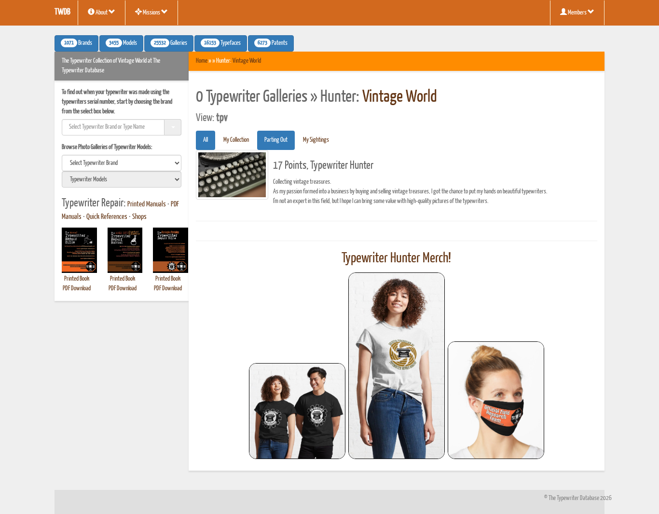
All (205, 140)
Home (201, 61)
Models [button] (123, 43)
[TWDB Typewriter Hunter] (297, 411)
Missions (151, 13)
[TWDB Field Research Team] (496, 400)
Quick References (106, 217)
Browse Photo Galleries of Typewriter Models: (107, 147)
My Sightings (316, 140)
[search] (121, 163)
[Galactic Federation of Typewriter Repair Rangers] (396, 366)
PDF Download (77, 288)
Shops (139, 217)
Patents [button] (273, 43)
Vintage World (247, 61)
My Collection (236, 140)
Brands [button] (78, 43)
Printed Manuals (146, 204)
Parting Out (276, 140)
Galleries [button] (170, 43)
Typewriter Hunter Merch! (396, 258)
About (102, 13)
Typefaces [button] (222, 43)
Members (577, 13)
